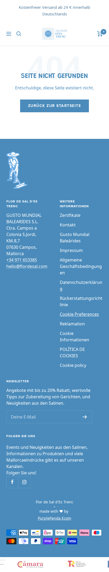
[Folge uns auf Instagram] (24, 482)
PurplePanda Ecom (54, 518)
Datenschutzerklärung (81, 285)
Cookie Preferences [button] (79, 314)
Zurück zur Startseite (54, 106)
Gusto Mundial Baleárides (74, 237)
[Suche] (18, 33)
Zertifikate (70, 215)
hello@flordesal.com (26, 266)
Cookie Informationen (74, 336)
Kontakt (68, 225)
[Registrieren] (85, 417)
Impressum (71, 250)
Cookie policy (73, 365)
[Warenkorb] (100, 33)
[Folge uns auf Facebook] (12, 482)
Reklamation (72, 324)
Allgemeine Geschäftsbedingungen (81, 266)
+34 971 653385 (21, 260)
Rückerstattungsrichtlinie (81, 301)
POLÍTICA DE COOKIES (72, 352)
